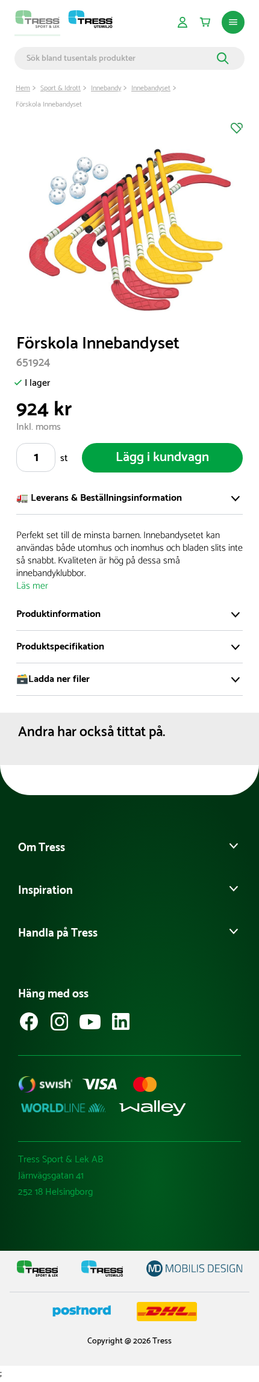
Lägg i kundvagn (162, 457)
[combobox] (120, 58)
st (63, 458)
